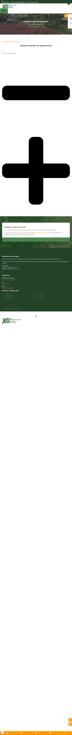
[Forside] (7, 733)
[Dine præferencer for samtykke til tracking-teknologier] (2, 732)
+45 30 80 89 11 (6, 2)
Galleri (40, 293)
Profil (40, 295)
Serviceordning (9, 297)
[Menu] (4, 10)
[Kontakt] (50, 733)
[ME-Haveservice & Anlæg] (9, 9)
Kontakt (41, 297)
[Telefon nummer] (36, 733)
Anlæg (7, 293)
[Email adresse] (21, 733)
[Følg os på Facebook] (2, 1)
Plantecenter (9, 295)
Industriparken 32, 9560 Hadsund (18, 2)
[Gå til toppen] (65, 733)
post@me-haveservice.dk (33, 2)
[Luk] (69, 3)
